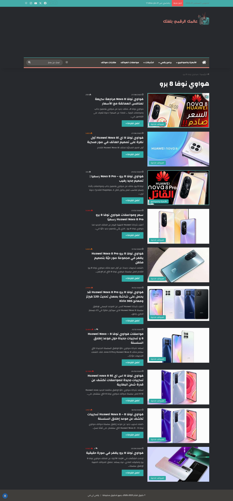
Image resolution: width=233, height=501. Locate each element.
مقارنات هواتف (108, 62)
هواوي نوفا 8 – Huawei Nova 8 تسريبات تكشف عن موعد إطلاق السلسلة (115, 416)
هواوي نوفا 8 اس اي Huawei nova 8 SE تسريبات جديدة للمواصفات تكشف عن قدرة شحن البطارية (115, 380)
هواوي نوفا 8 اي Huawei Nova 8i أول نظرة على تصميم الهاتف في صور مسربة (115, 140)
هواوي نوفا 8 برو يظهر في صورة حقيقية (114, 453)
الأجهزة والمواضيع (187, 62)
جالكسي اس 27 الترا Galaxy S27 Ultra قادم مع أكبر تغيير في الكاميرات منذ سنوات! (134, 3)
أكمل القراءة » (132, 123)
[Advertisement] (85, 32)
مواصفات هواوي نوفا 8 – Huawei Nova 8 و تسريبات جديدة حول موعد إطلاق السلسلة (115, 338)
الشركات (149, 62)
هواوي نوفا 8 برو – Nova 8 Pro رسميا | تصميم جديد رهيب (116, 178)
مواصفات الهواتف (130, 62)
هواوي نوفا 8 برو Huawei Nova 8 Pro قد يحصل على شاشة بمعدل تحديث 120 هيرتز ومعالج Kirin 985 (114, 296)
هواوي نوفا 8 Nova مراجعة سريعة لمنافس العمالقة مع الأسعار (119, 101)
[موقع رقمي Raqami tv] (186, 19)
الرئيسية (203, 74)
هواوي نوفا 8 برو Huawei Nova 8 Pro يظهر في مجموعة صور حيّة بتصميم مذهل (117, 257)
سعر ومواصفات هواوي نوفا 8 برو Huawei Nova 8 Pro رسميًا (119, 217)
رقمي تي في (93, 495)
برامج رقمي (166, 62)
